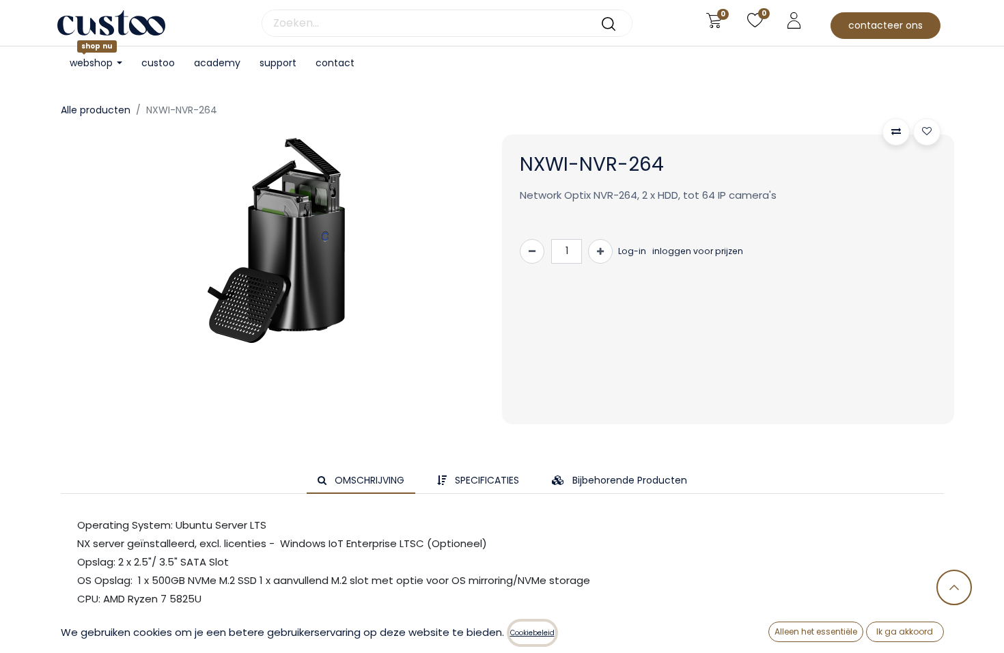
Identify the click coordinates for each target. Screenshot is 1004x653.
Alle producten (95, 110)
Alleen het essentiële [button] (816, 631)
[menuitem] (158, 63)
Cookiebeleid (532, 633)
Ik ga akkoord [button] (904, 631)
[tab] (361, 481)
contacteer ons (885, 25)
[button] (896, 131)
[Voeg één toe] (600, 251)
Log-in (632, 251)
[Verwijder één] (532, 251)
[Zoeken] (608, 23)
